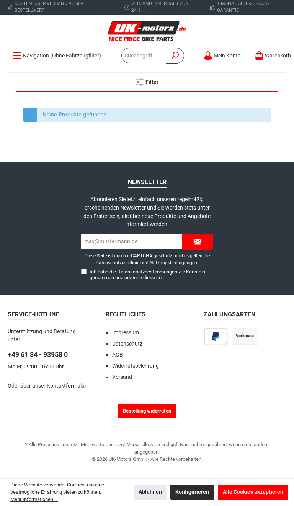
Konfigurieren (192, 492)
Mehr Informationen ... (34, 499)
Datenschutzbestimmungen (147, 272)
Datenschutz (127, 344)
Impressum (125, 332)
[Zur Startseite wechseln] (147, 31)
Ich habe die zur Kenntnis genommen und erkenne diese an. (147, 274)
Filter (151, 82)
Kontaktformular (66, 386)
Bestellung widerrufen (147, 411)
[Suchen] (175, 56)
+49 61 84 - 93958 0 (38, 354)
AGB (117, 355)
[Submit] (197, 242)
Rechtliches (125, 314)
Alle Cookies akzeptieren (253, 492)
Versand (122, 377)
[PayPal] (216, 336)
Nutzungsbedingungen (173, 262)
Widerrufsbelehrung (135, 366)
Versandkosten (143, 444)
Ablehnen (150, 492)
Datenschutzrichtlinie (117, 262)
